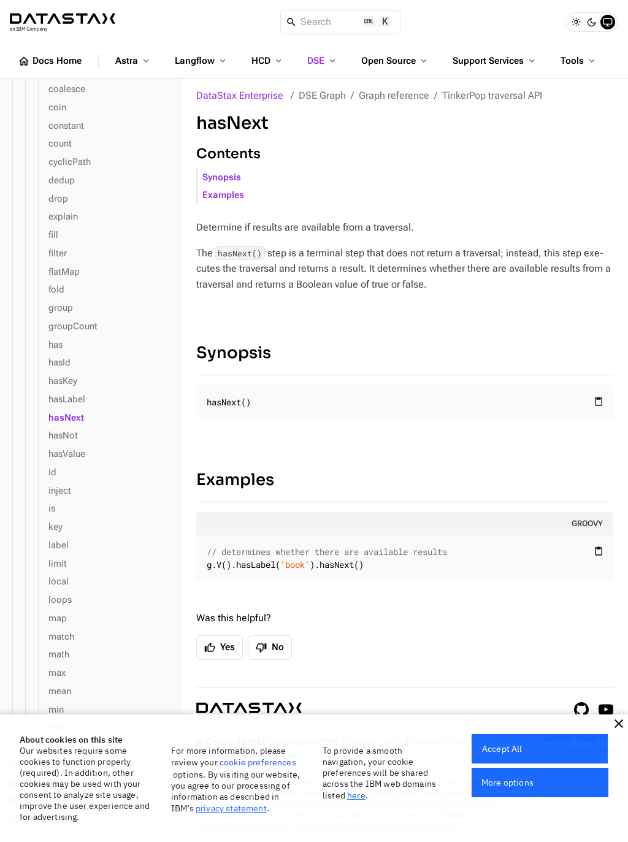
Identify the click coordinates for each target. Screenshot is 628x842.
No (270, 647)
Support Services (495, 60)
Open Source (395, 60)
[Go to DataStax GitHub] (581, 709)
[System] (607, 22)
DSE (322, 60)
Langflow (201, 60)
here (356, 795)
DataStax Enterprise (239, 95)
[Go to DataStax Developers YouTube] (606, 709)
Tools (579, 60)
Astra (133, 60)
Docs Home (50, 61)
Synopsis (221, 177)
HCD (267, 60)
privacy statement (231, 808)
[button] (619, 723)
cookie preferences (258, 762)
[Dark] (591, 22)
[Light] (576, 22)
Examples (223, 195)
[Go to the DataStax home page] (249, 711)
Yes (219, 647)
